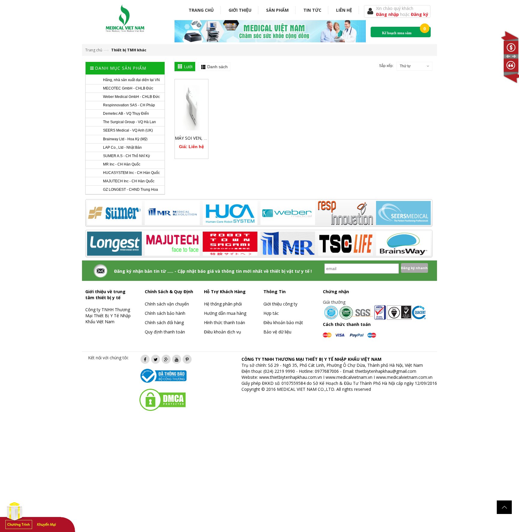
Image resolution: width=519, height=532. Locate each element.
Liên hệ (344, 10)
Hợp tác (271, 313)
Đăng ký (419, 14)
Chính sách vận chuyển (167, 304)
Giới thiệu (240, 10)
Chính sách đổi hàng (164, 322)
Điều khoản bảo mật (283, 322)
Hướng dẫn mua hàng (225, 313)
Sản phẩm (277, 10)
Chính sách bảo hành (165, 313)
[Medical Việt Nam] (125, 17)
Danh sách (217, 66)
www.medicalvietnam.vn (349, 377)
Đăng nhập (388, 14)
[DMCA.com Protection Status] (162, 399)
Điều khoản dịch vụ (222, 332)
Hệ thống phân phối (223, 304)
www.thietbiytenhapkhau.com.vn (290, 377)
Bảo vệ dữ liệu (277, 332)
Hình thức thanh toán (224, 322)
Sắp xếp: (386, 66)
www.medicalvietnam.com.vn (404, 377)
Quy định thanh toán (165, 332)
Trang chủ (201, 10)
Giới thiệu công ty (280, 304)
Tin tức (312, 10)
